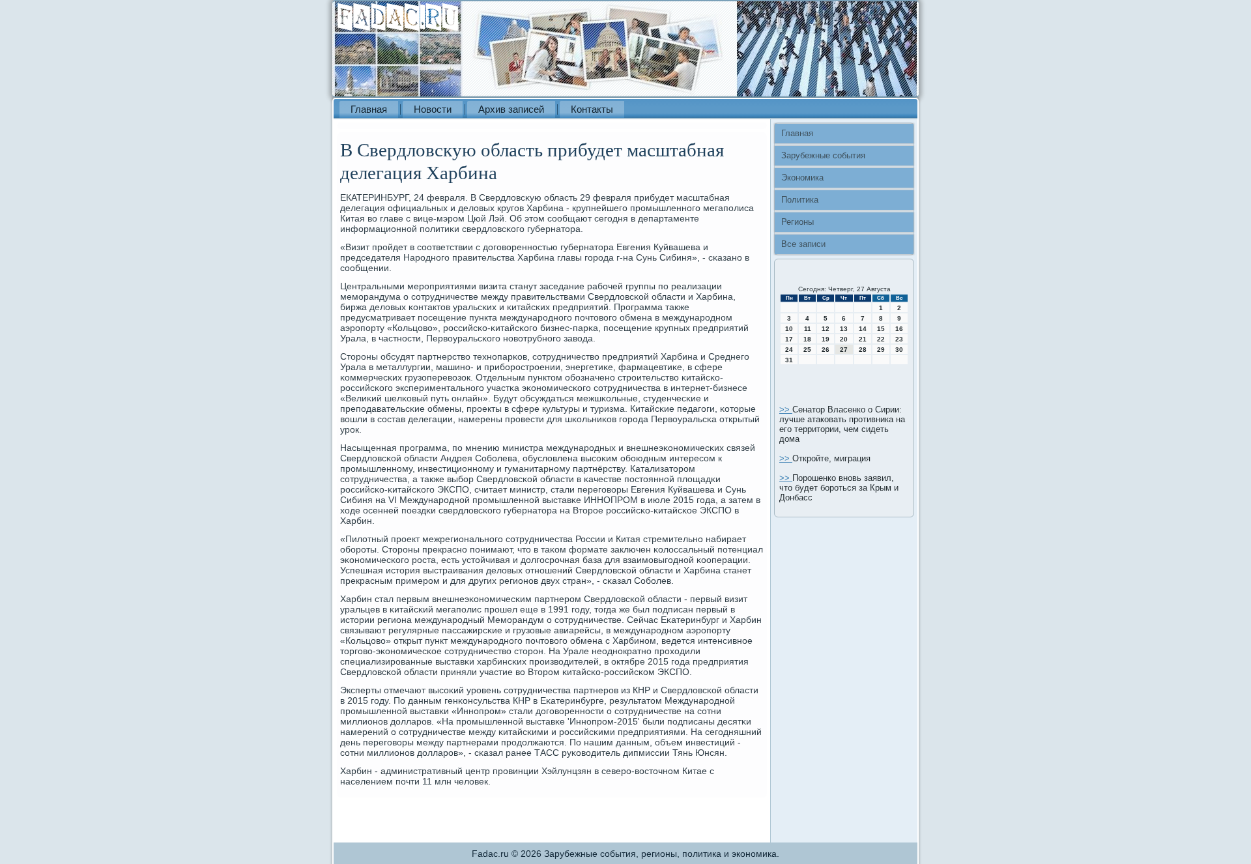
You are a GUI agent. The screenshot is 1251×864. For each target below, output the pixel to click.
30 (899, 349)
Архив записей (511, 109)
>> (785, 409)
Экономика (802, 177)
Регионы (797, 222)
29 (881, 349)
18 (807, 339)
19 (825, 339)
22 (881, 339)
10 (789, 328)
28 (863, 349)
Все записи (803, 244)
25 (807, 349)
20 (844, 339)
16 (899, 328)
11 (807, 328)
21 (863, 339)
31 (789, 360)
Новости (433, 109)
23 (899, 339)
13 (844, 328)
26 (825, 349)
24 (789, 349)
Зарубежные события (823, 155)
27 (844, 349)
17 (789, 339)
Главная (369, 109)
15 (881, 328)
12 (825, 328)
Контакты (592, 109)
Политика (799, 200)
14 (863, 328)
